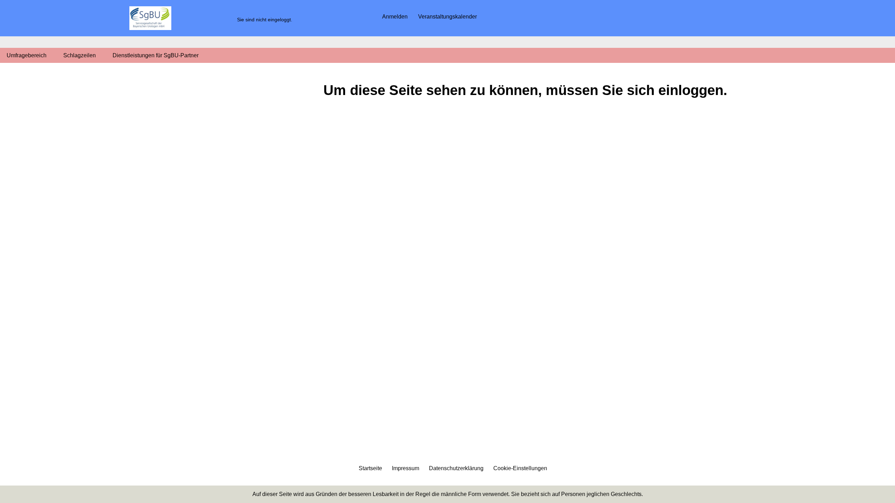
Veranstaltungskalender (447, 17)
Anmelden (395, 17)
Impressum (405, 468)
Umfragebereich (26, 55)
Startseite (370, 468)
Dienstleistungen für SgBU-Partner (156, 55)
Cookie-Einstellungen (520, 468)
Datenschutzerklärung (456, 468)
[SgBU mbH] (150, 18)
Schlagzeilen (79, 55)
